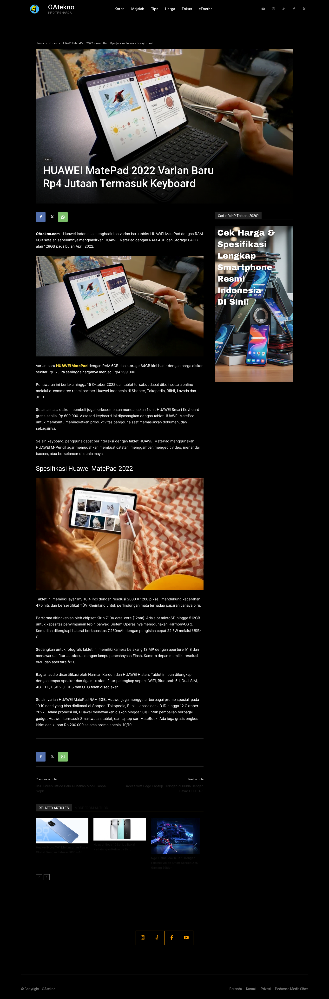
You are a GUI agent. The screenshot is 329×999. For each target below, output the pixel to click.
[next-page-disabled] (47, 877)
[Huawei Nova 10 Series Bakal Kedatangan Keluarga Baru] (119, 829)
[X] (52, 217)
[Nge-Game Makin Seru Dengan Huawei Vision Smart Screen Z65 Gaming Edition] (177, 836)
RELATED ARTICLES (54, 808)
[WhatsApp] (63, 217)
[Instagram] (273, 9)
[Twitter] (304, 9)
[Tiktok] (284, 9)
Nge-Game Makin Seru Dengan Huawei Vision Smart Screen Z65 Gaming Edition (174, 862)
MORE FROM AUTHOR (91, 808)
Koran (53, 43)
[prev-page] (39, 877)
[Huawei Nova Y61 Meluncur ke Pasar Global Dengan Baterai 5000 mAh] (62, 831)
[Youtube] (263, 9)
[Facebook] (294, 9)
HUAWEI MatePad (72, 365)
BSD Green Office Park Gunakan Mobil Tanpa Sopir (71, 788)
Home (40, 43)
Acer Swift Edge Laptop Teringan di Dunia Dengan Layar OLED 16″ (165, 788)
